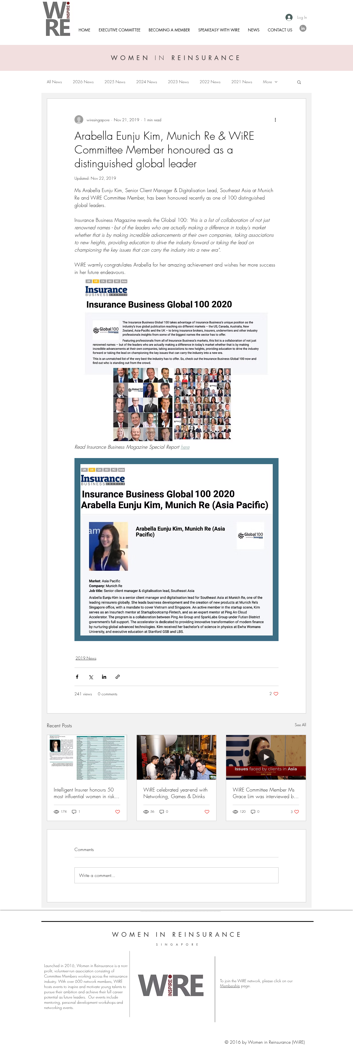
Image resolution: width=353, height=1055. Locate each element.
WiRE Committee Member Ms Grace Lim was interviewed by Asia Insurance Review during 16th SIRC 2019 (264, 793)
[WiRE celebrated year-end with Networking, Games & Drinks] (176, 757)
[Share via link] (117, 676)
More (267, 81)
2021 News (241, 81)
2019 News (86, 658)
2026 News (83, 81)
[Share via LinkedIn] (104, 676)
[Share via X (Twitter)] (90, 676)
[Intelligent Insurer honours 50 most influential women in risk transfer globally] (87, 757)
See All (300, 724)
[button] (299, 82)
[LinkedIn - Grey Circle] (302, 28)
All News (54, 81)
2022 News (210, 81)
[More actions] (275, 119)
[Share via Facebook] (77, 676)
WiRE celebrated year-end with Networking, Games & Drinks (175, 793)
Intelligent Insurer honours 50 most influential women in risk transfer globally (84, 793)
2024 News (146, 81)
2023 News (178, 81)
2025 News (115, 81)
